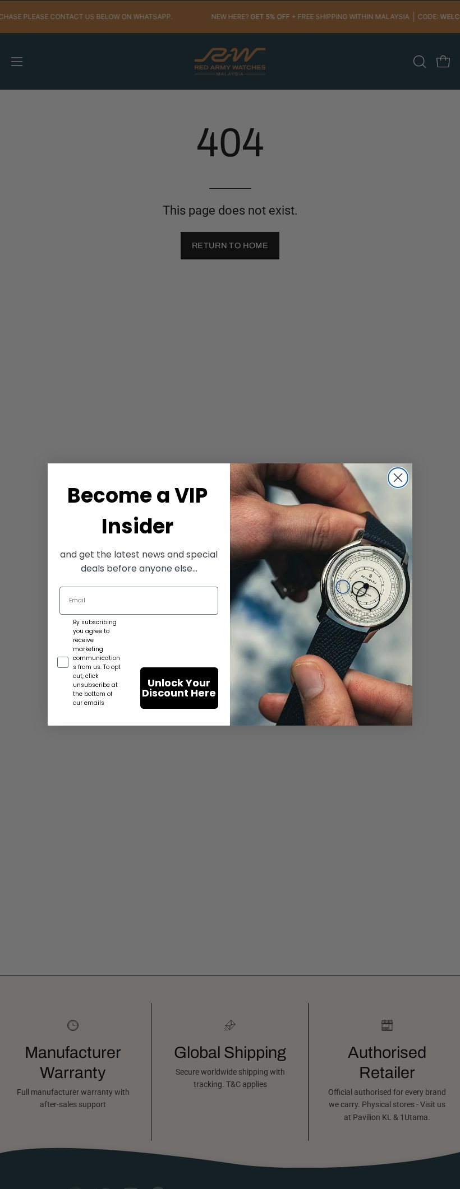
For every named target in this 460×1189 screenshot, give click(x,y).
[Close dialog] (398, 477)
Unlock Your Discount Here (179, 688)
